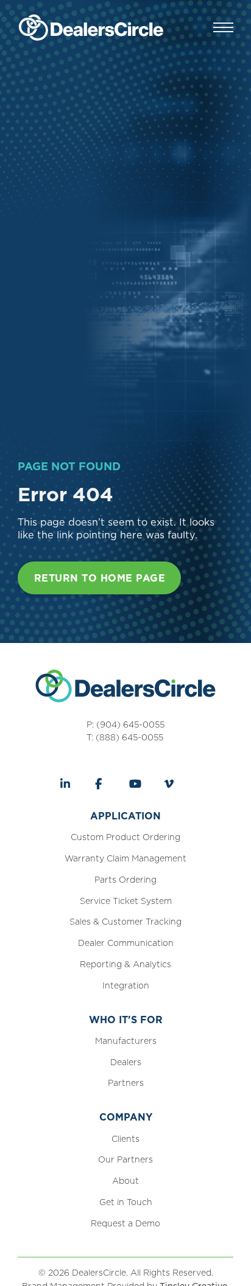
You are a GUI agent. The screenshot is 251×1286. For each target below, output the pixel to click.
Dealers (125, 1062)
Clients (125, 1138)
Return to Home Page (100, 578)
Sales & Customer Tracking (125, 921)
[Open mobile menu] (223, 27)
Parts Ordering (125, 879)
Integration (125, 985)
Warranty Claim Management (125, 858)
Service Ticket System (126, 900)
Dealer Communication (126, 942)
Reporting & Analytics (125, 964)
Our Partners (125, 1159)
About (125, 1180)
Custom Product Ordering (125, 837)
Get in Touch (125, 1202)
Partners (126, 1082)
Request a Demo (125, 1223)
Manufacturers (126, 1040)
